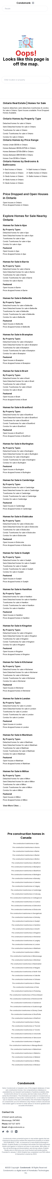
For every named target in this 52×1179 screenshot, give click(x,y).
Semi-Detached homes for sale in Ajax (18, 236)
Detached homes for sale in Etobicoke (18, 524)
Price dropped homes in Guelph (15, 582)
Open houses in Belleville (13, 324)
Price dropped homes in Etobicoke (17, 545)
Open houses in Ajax (11, 251)
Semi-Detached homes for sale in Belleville (20, 308)
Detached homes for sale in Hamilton (17, 597)
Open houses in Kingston (13, 651)
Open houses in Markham (13, 761)
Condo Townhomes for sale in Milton (17, 787)
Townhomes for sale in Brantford (16, 420)
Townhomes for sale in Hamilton (15, 602)
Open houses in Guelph (12, 579)
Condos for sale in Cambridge (15, 499)
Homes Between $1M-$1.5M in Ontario (18, 155)
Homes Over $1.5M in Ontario (14, 158)
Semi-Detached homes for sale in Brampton (20, 345)
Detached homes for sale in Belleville (18, 305)
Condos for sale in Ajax (12, 244)
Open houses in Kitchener (13, 688)
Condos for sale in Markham (14, 754)
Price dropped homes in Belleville (16, 327)
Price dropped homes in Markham (16, 764)
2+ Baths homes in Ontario (36, 173)
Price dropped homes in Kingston (16, 654)
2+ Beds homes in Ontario (13, 173)
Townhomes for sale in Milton (14, 784)
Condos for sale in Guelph (13, 572)
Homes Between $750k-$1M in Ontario (18, 151)
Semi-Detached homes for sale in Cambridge (21, 490)
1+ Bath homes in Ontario (36, 169)
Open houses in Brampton (13, 360)
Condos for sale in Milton (13, 790)
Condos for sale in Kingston (14, 645)
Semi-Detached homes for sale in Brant (18, 381)
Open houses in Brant (11, 397)
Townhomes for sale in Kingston (15, 639)
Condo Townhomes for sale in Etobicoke (19, 533)
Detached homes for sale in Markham (18, 742)
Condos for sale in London (13, 717)
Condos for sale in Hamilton (14, 608)
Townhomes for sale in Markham (16, 748)
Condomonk (24, 2)
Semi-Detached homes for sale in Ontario (19, 127)
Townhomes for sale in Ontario (15, 130)
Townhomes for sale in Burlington (16, 457)
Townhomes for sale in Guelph (15, 566)
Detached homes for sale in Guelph (17, 560)
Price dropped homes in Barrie (15, 290)
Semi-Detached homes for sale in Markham (20, 745)
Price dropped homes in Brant (15, 400)
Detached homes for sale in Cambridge (18, 487)
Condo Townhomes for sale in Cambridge (19, 496)
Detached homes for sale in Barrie (16, 269)
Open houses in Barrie (12, 287)
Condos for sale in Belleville (14, 317)
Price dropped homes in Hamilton (16, 618)
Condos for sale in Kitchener (14, 681)
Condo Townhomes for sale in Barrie (17, 278)
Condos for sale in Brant (12, 390)
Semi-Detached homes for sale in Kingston (20, 636)
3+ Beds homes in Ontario (13, 176)
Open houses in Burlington (13, 469)
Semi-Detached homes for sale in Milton (19, 781)
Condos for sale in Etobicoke (14, 535)
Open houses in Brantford (13, 433)
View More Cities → (12, 805)
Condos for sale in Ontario (13, 137)
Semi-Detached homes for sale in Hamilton (20, 599)
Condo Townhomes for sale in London (18, 714)
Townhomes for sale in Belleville (16, 311)
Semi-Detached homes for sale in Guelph (19, 563)
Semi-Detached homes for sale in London (19, 709)
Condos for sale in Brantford (14, 426)
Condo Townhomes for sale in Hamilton (18, 605)
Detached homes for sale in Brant (16, 378)
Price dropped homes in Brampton (16, 363)
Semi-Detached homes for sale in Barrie (19, 272)
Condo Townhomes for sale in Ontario (18, 133)
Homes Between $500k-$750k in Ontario (19, 148)
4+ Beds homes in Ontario (13, 180)
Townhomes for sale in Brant (14, 384)
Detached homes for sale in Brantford (18, 415)
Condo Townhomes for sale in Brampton (19, 351)
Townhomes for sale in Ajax (14, 238)
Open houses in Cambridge (14, 506)
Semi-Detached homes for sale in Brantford (20, 417)
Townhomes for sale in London (15, 712)
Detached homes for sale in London (17, 706)
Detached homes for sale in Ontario (17, 123)
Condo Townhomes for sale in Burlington (19, 460)
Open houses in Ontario (12, 203)
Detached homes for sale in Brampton (18, 342)
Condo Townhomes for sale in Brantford (19, 423)
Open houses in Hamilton (13, 615)
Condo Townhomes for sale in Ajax (17, 241)
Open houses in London (12, 724)
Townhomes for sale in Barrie (14, 275)
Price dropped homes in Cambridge (17, 509)
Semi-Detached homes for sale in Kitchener (20, 672)
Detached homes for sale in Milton (16, 779)
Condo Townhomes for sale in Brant (17, 387)
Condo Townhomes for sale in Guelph (18, 569)
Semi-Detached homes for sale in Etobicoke (20, 527)
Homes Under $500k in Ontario (15, 145)
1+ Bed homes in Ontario (12, 169)
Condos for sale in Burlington (14, 463)
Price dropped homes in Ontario (16, 205)
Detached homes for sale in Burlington (18, 451)
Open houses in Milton (12, 797)
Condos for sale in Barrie (13, 281)
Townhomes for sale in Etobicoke (16, 530)
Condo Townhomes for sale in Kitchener (19, 678)
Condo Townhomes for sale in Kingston (18, 642)
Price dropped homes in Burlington (17, 472)
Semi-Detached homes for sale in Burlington (20, 454)
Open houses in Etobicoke (13, 542)
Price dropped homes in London (16, 727)
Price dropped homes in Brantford (16, 436)
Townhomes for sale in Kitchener (16, 675)
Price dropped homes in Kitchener (16, 691)
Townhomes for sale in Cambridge (16, 493)
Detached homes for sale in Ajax (16, 233)
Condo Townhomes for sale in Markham (19, 751)
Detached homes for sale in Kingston (17, 633)
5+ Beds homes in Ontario (13, 183)
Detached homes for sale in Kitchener (18, 669)
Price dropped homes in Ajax (14, 254)
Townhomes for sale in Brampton (16, 348)
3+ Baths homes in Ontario (36, 176)
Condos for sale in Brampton (14, 353)
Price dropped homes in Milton (15, 800)
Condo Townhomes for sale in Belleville (19, 314)
